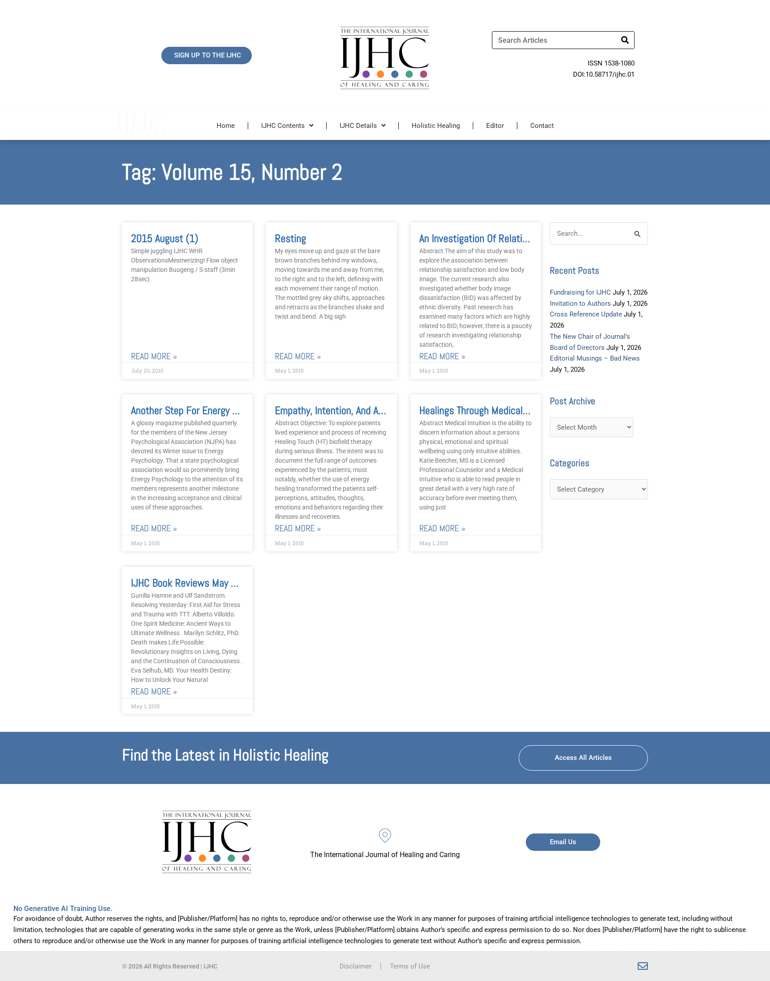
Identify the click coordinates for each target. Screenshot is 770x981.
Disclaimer (356, 966)
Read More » (154, 356)
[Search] (625, 40)
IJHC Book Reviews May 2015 (191, 583)
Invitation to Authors (580, 304)
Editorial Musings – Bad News (595, 358)
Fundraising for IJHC (580, 292)
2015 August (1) (164, 238)
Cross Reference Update (586, 314)
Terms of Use (410, 966)
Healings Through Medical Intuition (489, 410)
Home (226, 126)
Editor (495, 126)
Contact (542, 126)
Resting (290, 238)
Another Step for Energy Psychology (204, 410)
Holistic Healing (436, 126)
